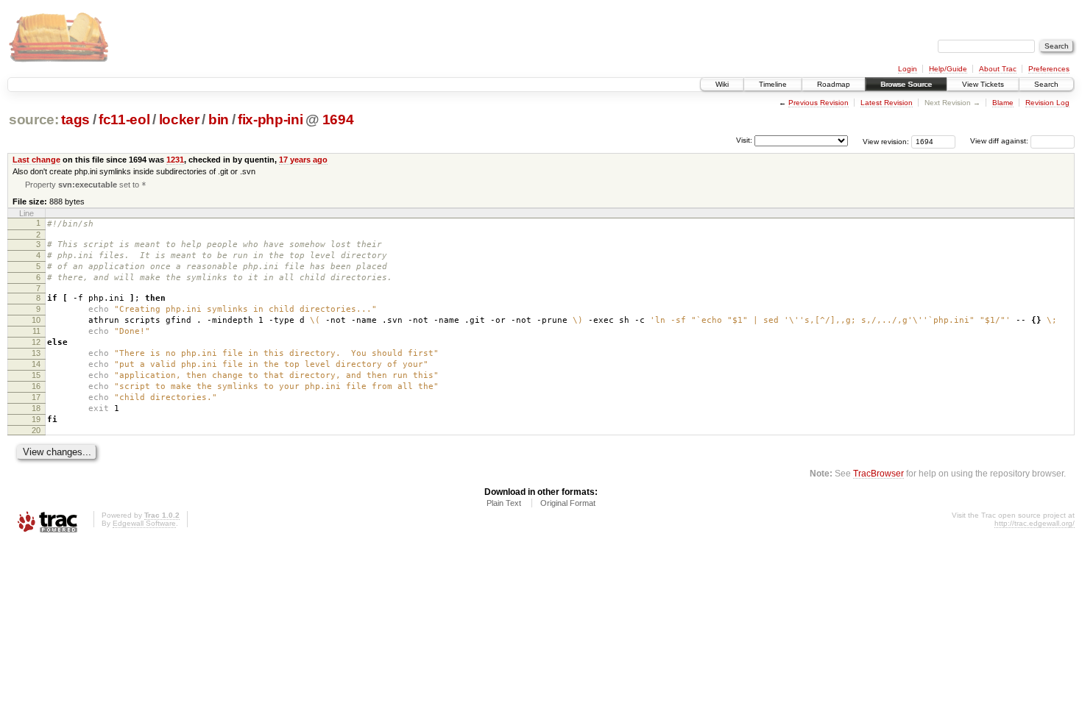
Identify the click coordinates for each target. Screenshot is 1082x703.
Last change (36, 159)
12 (36, 342)
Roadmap (833, 84)
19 (36, 419)
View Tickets (983, 84)
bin (218, 119)
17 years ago (303, 159)
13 (36, 353)
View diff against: (1000, 141)
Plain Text (504, 503)
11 (36, 330)
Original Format (567, 503)
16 (36, 386)
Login (907, 69)
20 (36, 430)
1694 (338, 119)
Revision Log (1047, 103)
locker (179, 119)
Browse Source (906, 84)
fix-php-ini (270, 119)
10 (36, 319)
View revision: (886, 141)
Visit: (744, 140)
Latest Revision (886, 103)
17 (36, 397)
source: (34, 119)
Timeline (773, 84)
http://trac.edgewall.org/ (1034, 523)
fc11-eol (124, 119)
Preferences (1048, 69)
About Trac (997, 69)
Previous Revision (818, 103)
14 (36, 364)
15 (36, 375)
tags (75, 119)
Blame (1003, 103)
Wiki (722, 84)
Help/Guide (948, 69)
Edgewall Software (144, 523)
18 (36, 408)
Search (1046, 84)
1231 (175, 159)
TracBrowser (878, 473)
